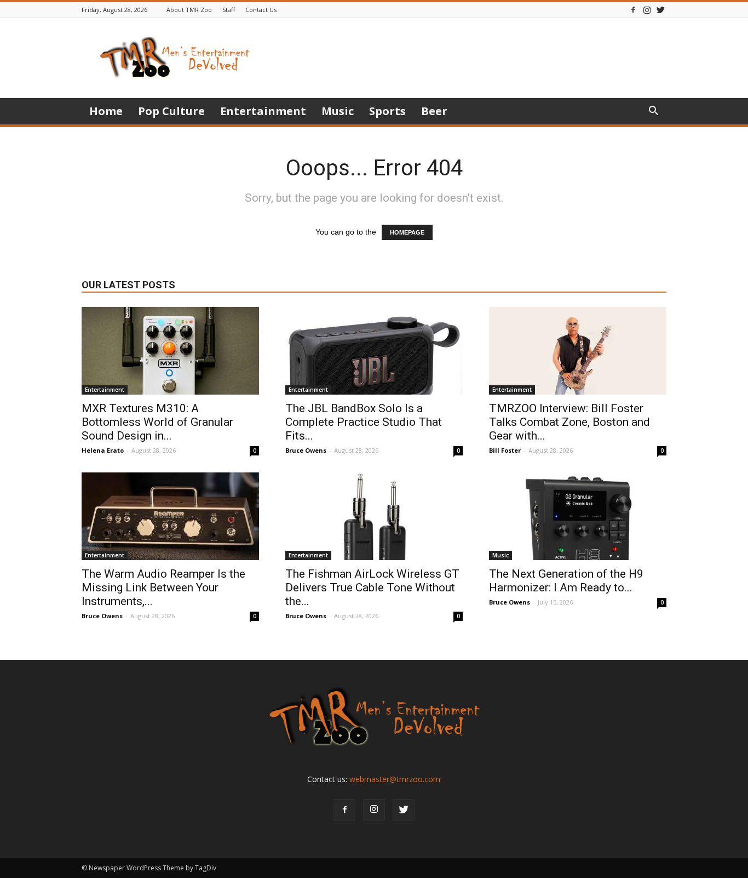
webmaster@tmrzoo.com (394, 779)
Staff (228, 9)
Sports (387, 111)
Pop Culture (171, 111)
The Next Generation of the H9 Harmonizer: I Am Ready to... (566, 580)
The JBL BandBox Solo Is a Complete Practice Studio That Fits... (363, 422)
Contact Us (261, 9)
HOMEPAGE (407, 232)
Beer (434, 111)
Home (106, 111)
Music (337, 111)
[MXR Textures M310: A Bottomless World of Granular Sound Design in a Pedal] (170, 351)
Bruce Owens (305, 450)
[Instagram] (647, 9)
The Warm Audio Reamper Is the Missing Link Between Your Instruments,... (163, 587)
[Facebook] (633, 9)
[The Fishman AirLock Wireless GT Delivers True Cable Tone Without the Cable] (374, 516)
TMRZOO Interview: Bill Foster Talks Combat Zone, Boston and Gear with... (569, 422)
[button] (653, 112)
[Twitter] (660, 9)
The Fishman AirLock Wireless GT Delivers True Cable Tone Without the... (372, 587)
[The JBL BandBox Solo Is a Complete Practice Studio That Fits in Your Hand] (374, 351)
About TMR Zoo (189, 9)
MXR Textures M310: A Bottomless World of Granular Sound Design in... (157, 422)
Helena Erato (103, 450)
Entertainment (263, 111)
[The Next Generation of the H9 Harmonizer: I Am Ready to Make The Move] (577, 516)
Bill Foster (505, 450)
